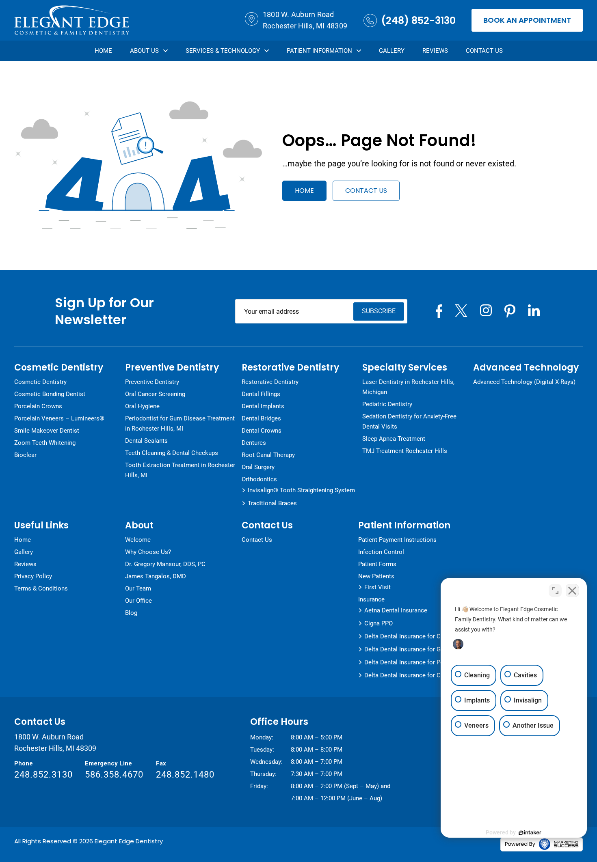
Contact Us (484, 50)
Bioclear (25, 455)
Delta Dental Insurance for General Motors (421, 649)
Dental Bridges (261, 418)
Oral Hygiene (142, 406)
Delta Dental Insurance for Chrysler (411, 636)
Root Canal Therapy (268, 455)
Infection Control (381, 552)
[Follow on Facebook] (439, 311)
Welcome (138, 539)
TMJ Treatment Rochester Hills (404, 451)
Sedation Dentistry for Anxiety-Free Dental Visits (409, 421)
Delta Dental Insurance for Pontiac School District (432, 662)
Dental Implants (263, 406)
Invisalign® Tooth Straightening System (301, 490)
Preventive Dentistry (152, 382)
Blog (131, 612)
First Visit (377, 587)
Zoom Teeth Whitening (45, 442)
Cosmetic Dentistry (40, 382)
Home (103, 50)
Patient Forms (377, 564)
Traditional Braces (272, 503)
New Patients (376, 576)
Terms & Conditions (41, 588)
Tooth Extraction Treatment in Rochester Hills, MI (180, 470)
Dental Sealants (146, 440)
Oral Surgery (258, 467)
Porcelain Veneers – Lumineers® (59, 418)
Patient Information (319, 50)
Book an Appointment (527, 20)
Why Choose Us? (148, 552)
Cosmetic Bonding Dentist (49, 394)
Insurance (371, 599)
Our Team (138, 588)
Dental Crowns (261, 430)
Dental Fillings (261, 394)
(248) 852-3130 (418, 20)
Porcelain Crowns (38, 406)
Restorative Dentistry (270, 382)
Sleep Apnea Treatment (393, 438)
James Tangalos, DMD (155, 576)
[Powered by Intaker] (530, 832)
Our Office (138, 600)
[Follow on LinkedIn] (534, 310)
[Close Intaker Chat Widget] (572, 590)
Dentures (254, 442)
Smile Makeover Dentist (46, 430)
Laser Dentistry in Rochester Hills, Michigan (408, 387)
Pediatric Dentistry (387, 404)
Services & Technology (223, 50)
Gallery (391, 50)
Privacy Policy (33, 576)
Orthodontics (259, 479)
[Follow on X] (461, 310)
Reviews (435, 50)
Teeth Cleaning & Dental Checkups (171, 453)
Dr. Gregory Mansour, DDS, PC (165, 564)
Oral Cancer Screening (155, 394)
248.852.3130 (43, 774)
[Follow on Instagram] (486, 310)
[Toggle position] (555, 590)
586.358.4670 (114, 774)
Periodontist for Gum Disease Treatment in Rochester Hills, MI (180, 423)
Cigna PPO (378, 623)
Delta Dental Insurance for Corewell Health (422, 675)
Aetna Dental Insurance (395, 610)
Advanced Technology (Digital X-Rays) (524, 382)
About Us (144, 50)
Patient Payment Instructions (397, 539)
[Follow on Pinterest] (509, 311)
